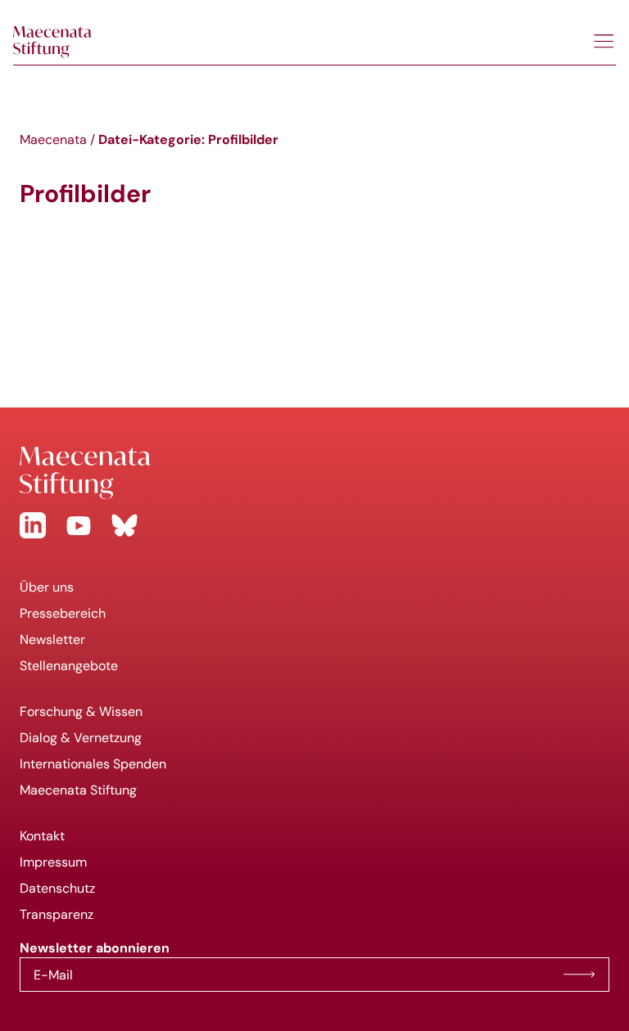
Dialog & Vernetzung (81, 737)
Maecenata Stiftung (78, 790)
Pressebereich (63, 613)
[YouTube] (79, 525)
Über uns (47, 587)
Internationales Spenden (93, 764)
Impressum (53, 862)
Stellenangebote (69, 665)
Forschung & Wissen (81, 711)
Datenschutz (57, 888)
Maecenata (53, 139)
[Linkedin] (33, 525)
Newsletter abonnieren (579, 974)
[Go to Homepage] (314, 473)
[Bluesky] (124, 525)
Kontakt (42, 836)
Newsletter (52, 639)
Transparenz (56, 914)
